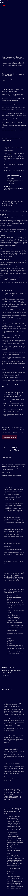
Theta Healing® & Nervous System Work (11, 671)
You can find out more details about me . (13, 385)
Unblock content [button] (5, 474)
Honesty (2, 248)
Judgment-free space (4, 214)
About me (5, 675)
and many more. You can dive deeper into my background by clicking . (13, 188)
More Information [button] (6, 472)
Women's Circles (8, 667)
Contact (4, 679)
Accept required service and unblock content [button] (11, 475)
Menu (2, 2)
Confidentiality (3, 228)
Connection (2, 235)
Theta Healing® (7, 689)
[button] (14, 214)
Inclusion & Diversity (5, 259)
